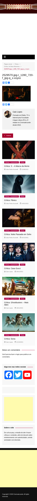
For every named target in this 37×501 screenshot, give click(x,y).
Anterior (8, 135)
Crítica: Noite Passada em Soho (17, 234)
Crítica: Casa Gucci (12, 268)
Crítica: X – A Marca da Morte (16, 166)
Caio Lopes (9, 271)
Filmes (22, 162)
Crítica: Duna (9, 339)
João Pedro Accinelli (12, 169)
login (18, 354)
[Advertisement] (18, 35)
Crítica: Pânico (10, 200)
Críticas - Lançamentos (11, 162)
